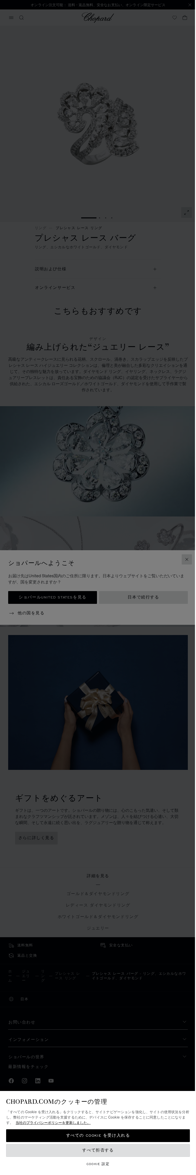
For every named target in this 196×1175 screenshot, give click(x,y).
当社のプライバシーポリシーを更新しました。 (56, 1122)
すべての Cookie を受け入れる (96, 1135)
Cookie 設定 (96, 1164)
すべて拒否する (96, 1150)
